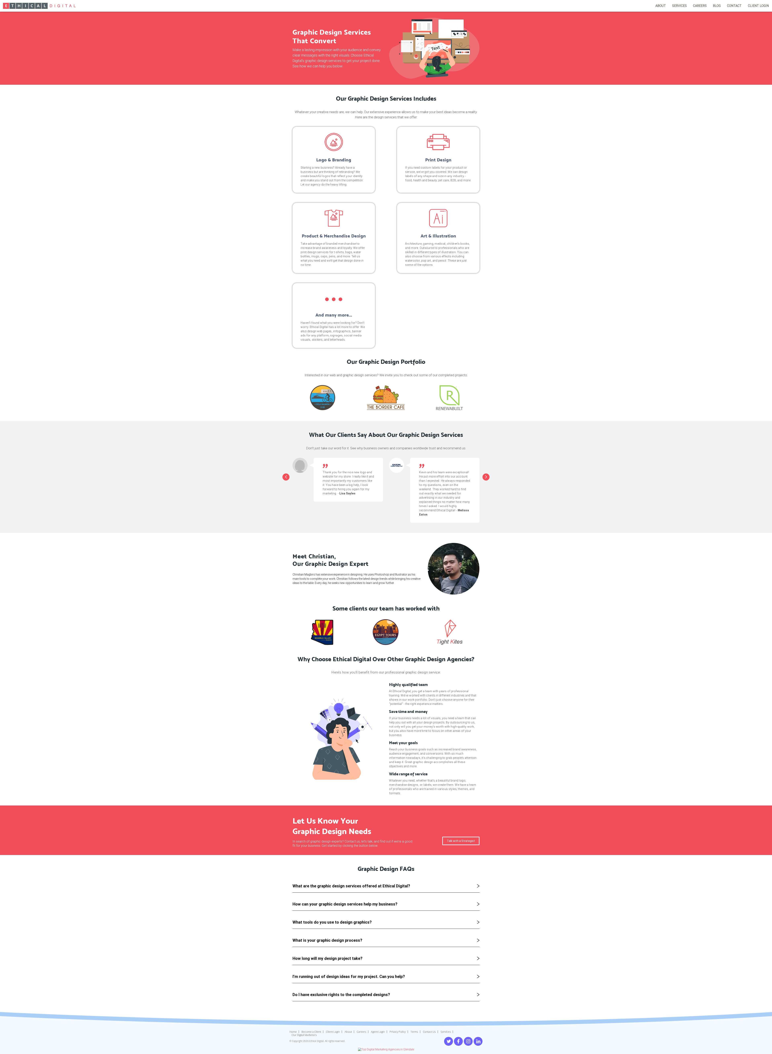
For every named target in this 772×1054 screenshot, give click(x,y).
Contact (734, 6)
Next (486, 477)
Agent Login (378, 1031)
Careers (700, 6)
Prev (286, 477)
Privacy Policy (398, 1031)
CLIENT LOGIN (758, 6)
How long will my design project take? (327, 958)
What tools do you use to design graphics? (332, 922)
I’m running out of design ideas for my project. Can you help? (349, 976)
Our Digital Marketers (304, 1035)
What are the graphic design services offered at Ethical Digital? (351, 886)
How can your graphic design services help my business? (345, 904)
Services (679, 6)
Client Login (333, 1031)
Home (293, 1031)
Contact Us (429, 1031)
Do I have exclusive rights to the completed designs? (341, 994)
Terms (414, 1031)
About (348, 1031)
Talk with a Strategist (461, 841)
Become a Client (311, 1031)
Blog (717, 6)
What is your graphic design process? (327, 940)
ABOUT (660, 6)
